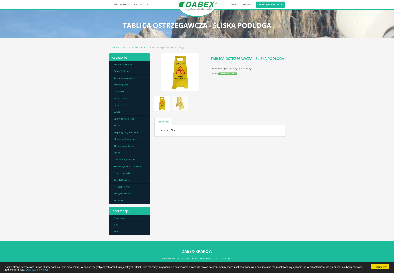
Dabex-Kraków (120, 4)
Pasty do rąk (120, 105)
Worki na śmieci (121, 98)
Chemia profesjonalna (124, 139)
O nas (234, 4)
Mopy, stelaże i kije (123, 193)
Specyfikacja (163, 121)
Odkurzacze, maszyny (124, 159)
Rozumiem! (380, 267)
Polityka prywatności (205, 258)
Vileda (117, 152)
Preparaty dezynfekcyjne (126, 132)
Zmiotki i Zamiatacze (123, 180)
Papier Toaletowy (122, 71)
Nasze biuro (119, 218)
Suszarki (118, 125)
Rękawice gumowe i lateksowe (128, 166)
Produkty (140, 4)
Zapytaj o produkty (270, 4)
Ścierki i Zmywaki (122, 173)
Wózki (117, 112)
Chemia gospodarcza (124, 146)
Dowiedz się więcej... (38, 269)
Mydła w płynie (121, 84)
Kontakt (248, 4)
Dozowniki (119, 91)
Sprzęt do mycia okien (124, 118)
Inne (143, 47)
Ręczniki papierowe (123, 64)
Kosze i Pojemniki (122, 186)
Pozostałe (133, 47)
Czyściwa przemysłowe (125, 78)
